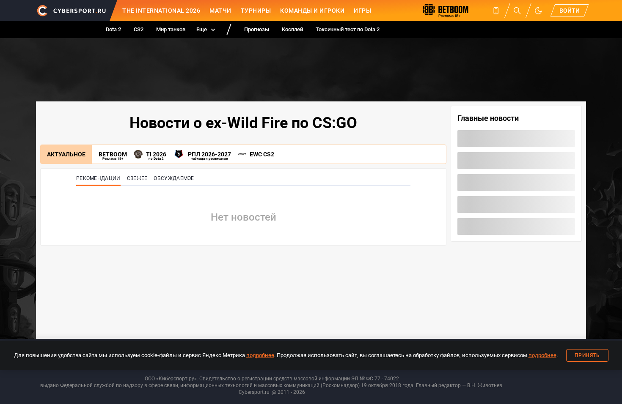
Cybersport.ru (254, 392)
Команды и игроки (312, 10)
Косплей (292, 29)
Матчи (220, 10)
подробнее (260, 355)
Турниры (256, 10)
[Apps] (495, 10)
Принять (587, 355)
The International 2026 (161, 10)
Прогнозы (256, 29)
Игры (362, 10)
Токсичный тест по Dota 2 (348, 29)
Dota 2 (113, 29)
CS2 (138, 29)
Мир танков (170, 29)
